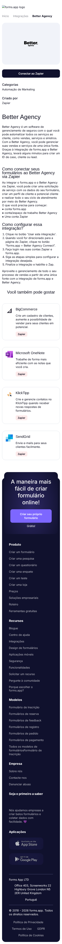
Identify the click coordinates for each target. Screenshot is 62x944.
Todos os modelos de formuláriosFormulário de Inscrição (25, 750)
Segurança (16, 661)
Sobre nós (15, 771)
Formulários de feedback (25, 720)
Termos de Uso (22, 928)
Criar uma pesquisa (21, 558)
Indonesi (33, 877)
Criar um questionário (23, 565)
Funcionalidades (19, 667)
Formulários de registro (24, 727)
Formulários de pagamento (26, 740)
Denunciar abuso (20, 784)
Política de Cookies (31, 935)
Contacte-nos (18, 777)
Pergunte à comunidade (24, 680)
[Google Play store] (28, 859)
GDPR (41, 928)
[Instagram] (19, 802)
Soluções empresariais (23, 597)
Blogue (13, 628)
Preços (13, 591)
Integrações (16, 641)
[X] (27, 802)
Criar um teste (18, 578)
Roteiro (13, 604)
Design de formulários (23, 648)
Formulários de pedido (23, 733)
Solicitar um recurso (22, 674)
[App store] (28, 844)
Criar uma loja (18, 584)
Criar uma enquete (21, 571)
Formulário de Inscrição (24, 707)
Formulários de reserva (24, 714)
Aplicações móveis (21, 654)
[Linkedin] (11, 802)
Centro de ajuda (19, 635)
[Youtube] (34, 802)
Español (33, 870)
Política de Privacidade (28, 922)
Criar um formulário (21, 552)
